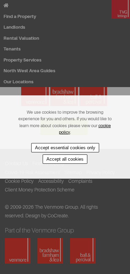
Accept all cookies (65, 159)
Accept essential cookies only (65, 147)
